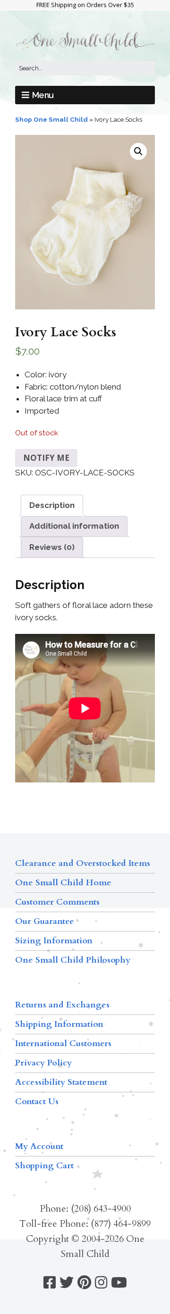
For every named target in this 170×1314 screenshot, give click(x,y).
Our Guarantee (44, 921)
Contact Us (37, 1101)
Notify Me (46, 457)
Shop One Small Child (51, 119)
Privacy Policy (43, 1063)
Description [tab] (52, 505)
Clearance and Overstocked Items (82, 863)
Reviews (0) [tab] (52, 547)
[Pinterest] (84, 1282)
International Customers (63, 1043)
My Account (39, 1146)
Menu (43, 95)
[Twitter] (67, 1282)
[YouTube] (119, 1282)
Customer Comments (57, 902)
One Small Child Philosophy (72, 960)
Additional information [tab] (74, 526)
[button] (138, 151)
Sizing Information (54, 941)
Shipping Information (59, 1024)
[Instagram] (101, 1282)
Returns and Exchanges (62, 1005)
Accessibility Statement (61, 1082)
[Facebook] (49, 1282)
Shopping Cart (44, 1166)
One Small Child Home (63, 883)
